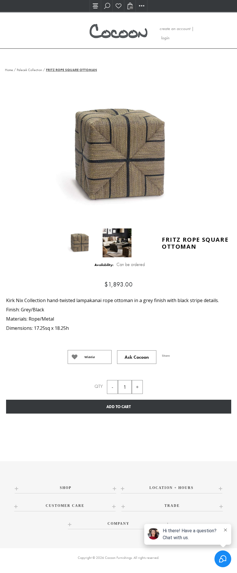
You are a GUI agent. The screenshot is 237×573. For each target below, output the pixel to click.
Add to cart (118, 406)
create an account (175, 28)
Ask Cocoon (137, 357)
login (165, 38)
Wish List (118, 6)
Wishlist (89, 357)
